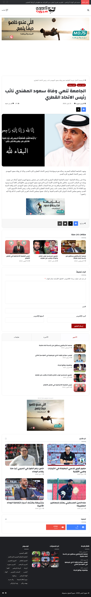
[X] (78, 109)
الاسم (84, 306)
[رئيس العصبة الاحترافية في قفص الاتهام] (17, 247)
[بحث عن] (88, 10)
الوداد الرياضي (23, 575)
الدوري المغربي (12, 560)
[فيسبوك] (83, 109)
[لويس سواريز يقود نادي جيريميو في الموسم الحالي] (80, 358)
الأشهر (75, 337)
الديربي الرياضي (23, 564)
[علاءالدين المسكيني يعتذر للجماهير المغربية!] (66, 489)
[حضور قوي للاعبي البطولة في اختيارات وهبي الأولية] (66, 455)
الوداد (6, 572)
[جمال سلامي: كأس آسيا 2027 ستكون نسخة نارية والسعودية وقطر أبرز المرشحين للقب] (45, 565)
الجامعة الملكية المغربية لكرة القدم (17, 557)
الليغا (8, 568)
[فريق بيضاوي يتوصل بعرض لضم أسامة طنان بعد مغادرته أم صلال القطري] (55, 559)
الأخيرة (46, 337)
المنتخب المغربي (15, 572)
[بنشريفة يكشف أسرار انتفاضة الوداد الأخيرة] (24, 489)
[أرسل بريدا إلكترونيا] (74, 103)
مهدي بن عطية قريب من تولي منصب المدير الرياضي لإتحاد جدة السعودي (57, 2)
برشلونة (14, 575)
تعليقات (16, 337)
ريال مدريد (11, 579)
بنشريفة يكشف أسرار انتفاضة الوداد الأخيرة (25, 504)
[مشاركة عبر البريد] (65, 223)
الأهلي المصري (23, 553)
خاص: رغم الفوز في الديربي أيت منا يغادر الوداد (27, 470)
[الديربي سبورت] (45, 10)
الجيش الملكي (23, 560)
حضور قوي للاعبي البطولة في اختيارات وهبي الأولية (67, 470)
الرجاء (25, 568)
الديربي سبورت (80, 103)
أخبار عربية (74, 80)
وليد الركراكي (14, 583)
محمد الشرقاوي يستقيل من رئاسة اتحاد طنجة (76, 257)
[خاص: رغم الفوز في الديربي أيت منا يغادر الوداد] (24, 455)
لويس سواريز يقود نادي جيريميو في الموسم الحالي (53, 355)
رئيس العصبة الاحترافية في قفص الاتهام (18, 257)
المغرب (25, 572)
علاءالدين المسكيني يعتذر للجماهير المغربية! (68, 504)
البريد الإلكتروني (81, 316)
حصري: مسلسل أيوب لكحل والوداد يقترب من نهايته (48, 257)
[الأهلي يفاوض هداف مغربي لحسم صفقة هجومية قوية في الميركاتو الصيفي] (36, 559)
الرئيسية (82, 80)
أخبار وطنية (71, 85)
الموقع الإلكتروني (39, 316)
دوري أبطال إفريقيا (22, 579)
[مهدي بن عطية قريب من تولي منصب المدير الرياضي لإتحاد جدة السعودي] (36, 553)
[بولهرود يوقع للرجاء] (80, 368)
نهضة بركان (24, 583)
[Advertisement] (45, 59)
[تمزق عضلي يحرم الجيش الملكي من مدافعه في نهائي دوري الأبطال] (55, 553)
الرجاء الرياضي (17, 568)
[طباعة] (60, 223)
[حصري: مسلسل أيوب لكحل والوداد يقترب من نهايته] (45, 247)
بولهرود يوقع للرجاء (65, 365)
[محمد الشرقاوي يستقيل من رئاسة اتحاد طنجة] (73, 247)
